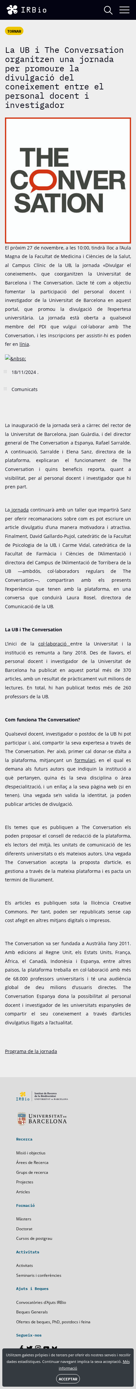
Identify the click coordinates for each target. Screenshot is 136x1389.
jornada (20, 510)
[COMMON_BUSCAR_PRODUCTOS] (108, 10)
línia (24, 344)
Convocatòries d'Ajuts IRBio (41, 1302)
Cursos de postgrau (34, 1238)
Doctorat (24, 1228)
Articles (23, 1191)
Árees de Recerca (32, 1162)
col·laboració (52, 644)
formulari (85, 760)
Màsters (23, 1218)
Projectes (24, 1181)
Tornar (14, 31)
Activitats (24, 1265)
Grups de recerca (32, 1172)
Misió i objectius (31, 1152)
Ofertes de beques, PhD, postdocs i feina (53, 1321)
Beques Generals (32, 1311)
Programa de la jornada (31, 1051)
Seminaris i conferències (38, 1275)
